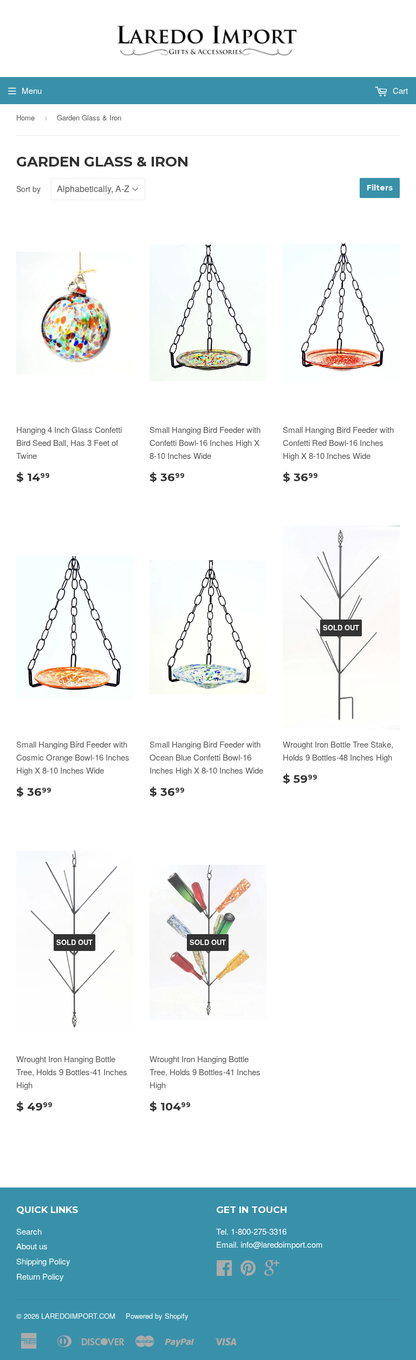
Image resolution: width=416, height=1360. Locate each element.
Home (25, 117)
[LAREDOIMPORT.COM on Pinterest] (248, 1270)
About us (32, 1246)
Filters (380, 188)
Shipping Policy (43, 1261)
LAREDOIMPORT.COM (78, 1316)
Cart (399, 90)
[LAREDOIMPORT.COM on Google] (272, 1270)
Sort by (28, 188)
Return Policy (40, 1276)
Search (29, 1231)
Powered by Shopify (157, 1316)
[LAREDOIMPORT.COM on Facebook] (224, 1270)
